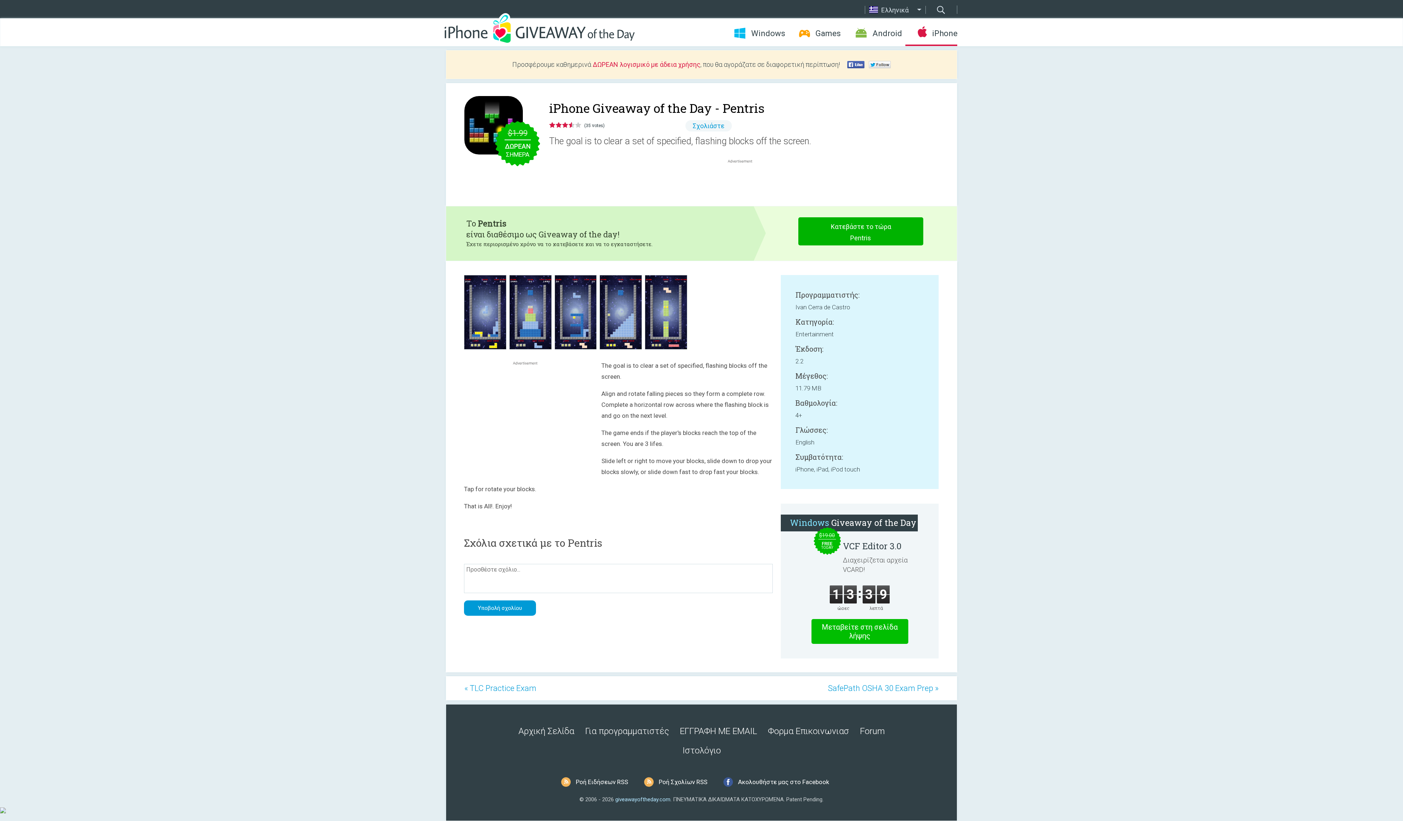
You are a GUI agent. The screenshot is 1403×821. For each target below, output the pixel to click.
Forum (872, 731)
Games (828, 33)
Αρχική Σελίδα (546, 731)
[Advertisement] (744, 182)
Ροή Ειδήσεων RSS (602, 782)
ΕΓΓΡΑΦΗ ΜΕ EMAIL (718, 731)
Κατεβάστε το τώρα (861, 232)
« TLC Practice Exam (500, 688)
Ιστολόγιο (702, 750)
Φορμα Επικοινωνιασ (808, 731)
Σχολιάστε (709, 126)
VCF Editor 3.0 (872, 546)
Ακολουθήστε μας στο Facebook (783, 782)
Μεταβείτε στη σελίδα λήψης (860, 631)
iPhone (944, 33)
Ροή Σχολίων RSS (683, 782)
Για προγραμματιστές (627, 731)
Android (887, 33)
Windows (768, 33)
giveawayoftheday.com (642, 799)
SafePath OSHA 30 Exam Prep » (883, 688)
